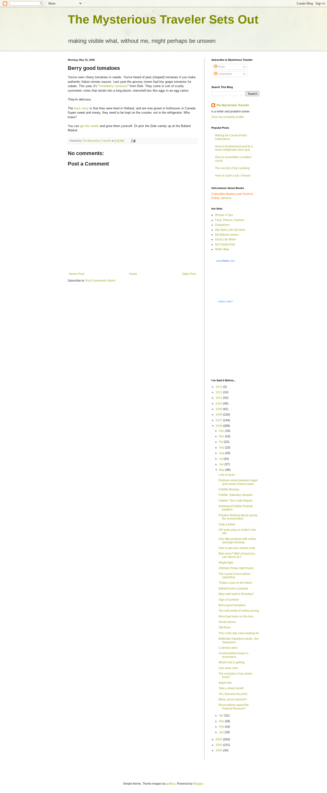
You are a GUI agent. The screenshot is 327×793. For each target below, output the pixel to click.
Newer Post (76, 274)
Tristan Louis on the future (235, 582)
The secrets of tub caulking (232, 168)
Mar (222, 721)
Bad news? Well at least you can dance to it (237, 555)
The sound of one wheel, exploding (235, 575)
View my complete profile (227, 117)
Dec (222, 431)
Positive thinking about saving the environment (238, 517)
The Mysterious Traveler (232, 105)
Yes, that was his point (233, 694)
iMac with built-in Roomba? (236, 594)
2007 (219, 420)
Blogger (198, 783)
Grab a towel (227, 524)
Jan (222, 732)
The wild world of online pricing (239, 610)
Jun (222, 464)
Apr (221, 715)
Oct (221, 442)
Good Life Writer (225, 239)
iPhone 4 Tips (224, 215)
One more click (228, 668)
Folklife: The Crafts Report (235, 500)
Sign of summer (229, 599)
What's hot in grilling (232, 662)
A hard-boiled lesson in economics (233, 655)
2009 (219, 409)
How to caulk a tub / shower (233, 175)
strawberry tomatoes (113, 86)
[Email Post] (133, 140)
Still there (225, 627)
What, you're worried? (233, 699)
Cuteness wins (228, 647)
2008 (219, 414)
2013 (219, 386)
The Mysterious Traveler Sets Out (163, 19)
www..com (225, 260)
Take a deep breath (231, 688)
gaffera (170, 783)
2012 (219, 392)
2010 (219, 403)
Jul (221, 458)
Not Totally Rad (225, 244)
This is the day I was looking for (239, 633)
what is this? (225, 301)
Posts (221, 66)
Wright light (226, 562)
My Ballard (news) (226, 234)
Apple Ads (225, 682)
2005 (219, 739)
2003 (219, 750)
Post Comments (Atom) (100, 280)
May (222, 469)
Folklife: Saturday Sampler (236, 495)
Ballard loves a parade (233, 588)
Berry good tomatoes (232, 605)
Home (133, 274)
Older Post (189, 274)
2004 (219, 745)
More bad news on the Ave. (236, 616)
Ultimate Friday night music (236, 568)
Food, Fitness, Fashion (229, 220)
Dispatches (222, 225)
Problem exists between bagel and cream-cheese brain (238, 482)
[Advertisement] (241, 341)
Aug (222, 453)
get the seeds (89, 126)
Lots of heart (227, 475)
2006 (219, 425)
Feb (222, 726)
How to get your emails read (237, 548)
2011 (219, 397)
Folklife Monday (229, 489)
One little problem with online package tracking (237, 540)
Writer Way (222, 249)
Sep (222, 447)
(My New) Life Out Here (230, 230)
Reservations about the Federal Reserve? (234, 706)
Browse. (226, 198)
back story (81, 108)
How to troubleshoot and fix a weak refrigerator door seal (234, 148)
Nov (222, 436)
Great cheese (227, 622)
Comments (224, 74)
